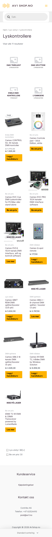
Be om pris (36, 149)
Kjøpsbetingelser (26, 485)
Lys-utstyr (13, 30)
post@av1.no (26, 515)
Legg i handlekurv (12, 157)
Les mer (10, 261)
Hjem (5, 30)
